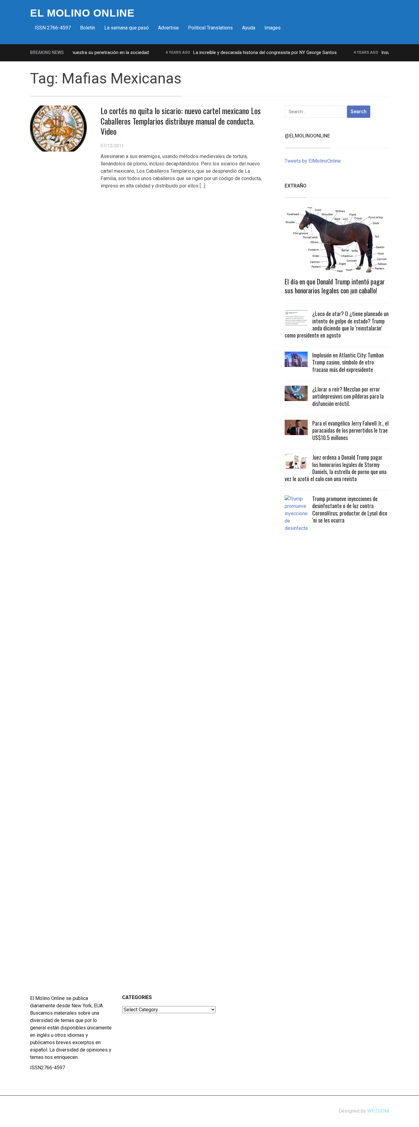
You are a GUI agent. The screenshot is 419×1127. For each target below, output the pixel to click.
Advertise (168, 28)
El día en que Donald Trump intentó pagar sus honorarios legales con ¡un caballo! (335, 285)
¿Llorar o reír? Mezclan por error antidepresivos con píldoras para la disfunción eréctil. (348, 396)
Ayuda (248, 28)
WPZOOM (378, 1111)
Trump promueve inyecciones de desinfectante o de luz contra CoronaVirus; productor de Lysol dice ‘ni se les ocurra (349, 509)
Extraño (295, 186)
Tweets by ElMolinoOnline (313, 161)
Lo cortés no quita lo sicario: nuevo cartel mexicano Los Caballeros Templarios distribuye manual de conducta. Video (181, 121)
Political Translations (210, 28)
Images (272, 28)
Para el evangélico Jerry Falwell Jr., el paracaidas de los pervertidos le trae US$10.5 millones (350, 430)
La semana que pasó (126, 28)
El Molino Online (82, 13)
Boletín (87, 28)
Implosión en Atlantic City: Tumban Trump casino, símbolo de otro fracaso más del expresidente (348, 362)
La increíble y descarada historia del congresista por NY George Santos (254, 52)
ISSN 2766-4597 (53, 28)
